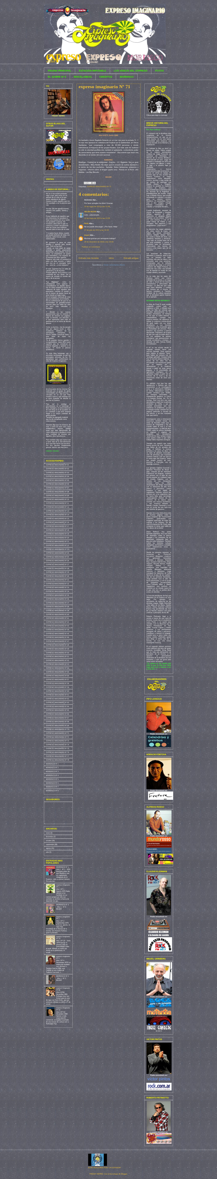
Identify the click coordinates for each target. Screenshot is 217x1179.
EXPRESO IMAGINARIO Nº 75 (57, 748)
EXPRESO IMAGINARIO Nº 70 (57, 729)
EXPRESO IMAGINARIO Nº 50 (57, 653)
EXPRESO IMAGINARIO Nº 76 (57, 752)
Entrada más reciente (89, 258)
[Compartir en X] (90, 183)
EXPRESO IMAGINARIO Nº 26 (57, 561)
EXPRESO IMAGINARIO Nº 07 (57, 488)
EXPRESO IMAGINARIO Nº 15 (57, 519)
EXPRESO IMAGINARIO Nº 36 (57, 599)
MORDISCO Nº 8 (52, 791)
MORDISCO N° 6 (62, 905)
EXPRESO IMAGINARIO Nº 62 (57, 699)
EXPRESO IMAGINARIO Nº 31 (57, 580)
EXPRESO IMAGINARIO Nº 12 (57, 507)
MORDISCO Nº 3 (52, 771)
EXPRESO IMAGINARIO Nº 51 (57, 656)
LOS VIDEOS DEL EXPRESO (130, 70)
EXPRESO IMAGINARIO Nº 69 (57, 725)
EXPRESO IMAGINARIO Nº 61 (57, 695)
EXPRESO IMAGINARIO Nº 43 (57, 626)
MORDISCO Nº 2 (52, 768)
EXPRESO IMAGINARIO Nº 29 (57, 572)
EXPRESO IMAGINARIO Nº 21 (57, 541)
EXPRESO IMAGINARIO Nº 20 (57, 538)
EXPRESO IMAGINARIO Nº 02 (57, 469)
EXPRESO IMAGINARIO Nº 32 (57, 584)
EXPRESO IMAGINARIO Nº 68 (57, 722)
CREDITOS (105, 76)
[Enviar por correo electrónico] (85, 183)
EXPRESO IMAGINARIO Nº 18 (57, 530)
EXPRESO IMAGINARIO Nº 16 (57, 522)
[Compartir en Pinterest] (94, 183)
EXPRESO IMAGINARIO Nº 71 (99, 187)
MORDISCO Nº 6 (52, 783)
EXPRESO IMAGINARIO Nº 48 (57, 645)
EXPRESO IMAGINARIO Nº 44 (57, 630)
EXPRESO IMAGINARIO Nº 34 (57, 591)
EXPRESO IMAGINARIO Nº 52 (57, 660)
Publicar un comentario (91, 247)
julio (47, 852)
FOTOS (159, 70)
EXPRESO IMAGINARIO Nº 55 (57, 672)
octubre (48, 840)
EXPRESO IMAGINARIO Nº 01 (57, 465)
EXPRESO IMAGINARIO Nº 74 (57, 745)
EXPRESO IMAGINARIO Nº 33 (57, 587)
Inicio (111, 258)
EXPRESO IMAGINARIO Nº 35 (57, 595)
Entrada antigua (131, 258)
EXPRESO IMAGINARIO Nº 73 (57, 741)
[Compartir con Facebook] (92, 183)
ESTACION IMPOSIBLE (92, 70)
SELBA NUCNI (90, 212)
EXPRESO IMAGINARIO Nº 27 (57, 565)
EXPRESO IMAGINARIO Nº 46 (57, 637)
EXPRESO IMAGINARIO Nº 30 (57, 576)
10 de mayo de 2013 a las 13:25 (97, 218)
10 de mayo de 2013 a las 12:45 (97, 206)
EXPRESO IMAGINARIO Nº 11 (57, 503)
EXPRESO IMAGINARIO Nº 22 (57, 545)
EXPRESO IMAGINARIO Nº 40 (57, 614)
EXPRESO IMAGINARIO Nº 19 (57, 534)
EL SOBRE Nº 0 (57, 76)
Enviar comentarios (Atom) (114, 265)
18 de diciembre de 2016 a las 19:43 (98, 242)
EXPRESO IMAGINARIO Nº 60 (57, 691)
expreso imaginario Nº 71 (104, 86)
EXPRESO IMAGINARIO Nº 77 (57, 756)
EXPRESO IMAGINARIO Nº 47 (57, 641)
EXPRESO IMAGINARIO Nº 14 (57, 515)
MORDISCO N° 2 (62, 976)
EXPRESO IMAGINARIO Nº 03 (57, 473)
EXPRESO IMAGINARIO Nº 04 (57, 476)
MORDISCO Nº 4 (52, 775)
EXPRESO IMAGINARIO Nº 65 (57, 710)
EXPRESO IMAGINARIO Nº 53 (57, 664)
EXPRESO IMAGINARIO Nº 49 (57, 649)
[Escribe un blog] (87, 183)
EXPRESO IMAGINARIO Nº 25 (57, 557)
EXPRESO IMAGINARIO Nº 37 (57, 603)
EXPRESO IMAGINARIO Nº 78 (57, 760)
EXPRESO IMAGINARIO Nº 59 (57, 687)
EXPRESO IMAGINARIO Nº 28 (57, 568)
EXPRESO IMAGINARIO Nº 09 (57, 495)
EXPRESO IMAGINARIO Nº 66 (57, 714)
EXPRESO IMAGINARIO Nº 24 (57, 553)
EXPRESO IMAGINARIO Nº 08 (57, 492)
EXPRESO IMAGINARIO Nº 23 (57, 549)
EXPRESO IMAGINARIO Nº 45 (57, 634)
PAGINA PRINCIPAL (59, 70)
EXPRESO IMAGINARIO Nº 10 (57, 499)
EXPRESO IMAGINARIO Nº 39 (57, 610)
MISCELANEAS (83, 76)
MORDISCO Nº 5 (52, 779)
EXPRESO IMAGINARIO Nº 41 (57, 618)
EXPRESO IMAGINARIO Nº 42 (57, 622)
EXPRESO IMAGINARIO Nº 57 (57, 680)
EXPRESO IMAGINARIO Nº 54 (57, 668)
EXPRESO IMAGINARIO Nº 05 (57, 480)
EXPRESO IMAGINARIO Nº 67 (57, 718)
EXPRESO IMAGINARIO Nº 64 (57, 706)
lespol (87, 235)
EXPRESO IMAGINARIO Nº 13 (57, 511)
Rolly (86, 223)
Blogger (124, 1174)
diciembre (49, 837)
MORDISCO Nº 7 (52, 787)
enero (48, 833)
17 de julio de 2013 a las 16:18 (96, 230)
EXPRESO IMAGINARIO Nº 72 (57, 737)
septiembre (50, 844)
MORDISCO (127, 76)
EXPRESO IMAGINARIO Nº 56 (57, 676)
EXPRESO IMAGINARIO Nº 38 (57, 607)
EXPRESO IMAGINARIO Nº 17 (57, 526)
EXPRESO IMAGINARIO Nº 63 (57, 702)
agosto (48, 848)
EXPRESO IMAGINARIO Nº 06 (57, 484)
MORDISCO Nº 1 (52, 764)
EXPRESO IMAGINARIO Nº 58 (57, 683)
